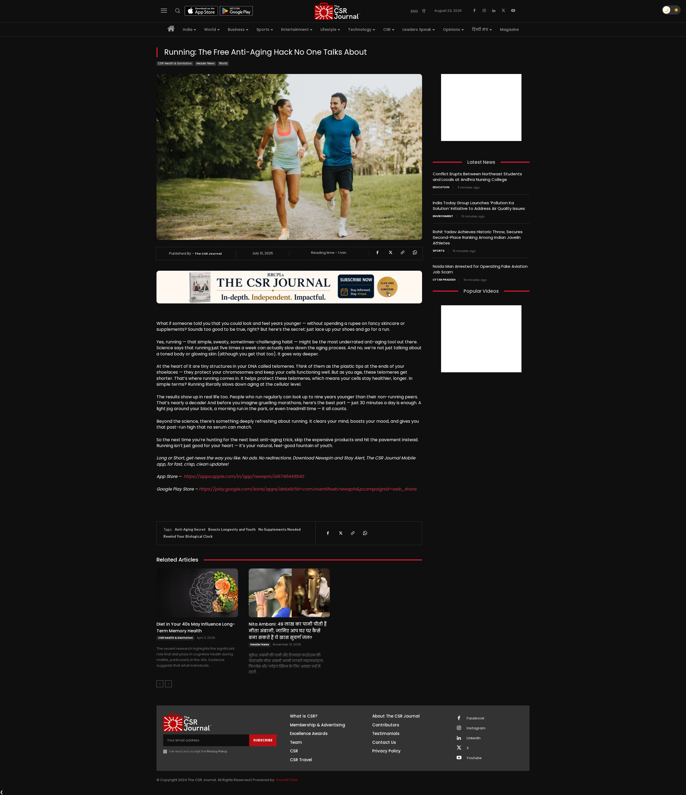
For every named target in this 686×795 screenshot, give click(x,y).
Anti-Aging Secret (190, 529)
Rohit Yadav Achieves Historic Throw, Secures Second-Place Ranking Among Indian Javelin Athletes (478, 237)
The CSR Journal (208, 253)
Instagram (476, 728)
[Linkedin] (494, 10)
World (223, 63)
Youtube (474, 758)
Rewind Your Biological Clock (187, 536)
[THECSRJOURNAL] (337, 11)
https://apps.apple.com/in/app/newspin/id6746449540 (244, 476)
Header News (205, 63)
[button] (177, 10)
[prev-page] (159, 683)
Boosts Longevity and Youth (232, 529)
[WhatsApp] (414, 252)
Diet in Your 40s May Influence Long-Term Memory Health (195, 627)
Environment (443, 216)
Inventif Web (287, 779)
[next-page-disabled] (168, 683)
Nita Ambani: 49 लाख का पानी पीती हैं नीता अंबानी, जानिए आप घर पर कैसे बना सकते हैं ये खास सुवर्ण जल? (288, 631)
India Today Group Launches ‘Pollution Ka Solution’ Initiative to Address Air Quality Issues (479, 205)
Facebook (475, 718)
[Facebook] (474, 10)
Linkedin (473, 738)
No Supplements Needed (279, 529)
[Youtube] (513, 10)
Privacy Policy (217, 751)
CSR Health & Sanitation (175, 63)
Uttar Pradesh (444, 280)
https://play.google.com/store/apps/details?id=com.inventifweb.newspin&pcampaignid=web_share (307, 489)
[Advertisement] (481, 107)
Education (441, 187)
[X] (503, 10)
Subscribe (263, 740)
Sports (439, 251)
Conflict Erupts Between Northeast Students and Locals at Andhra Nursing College (477, 176)
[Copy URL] (402, 252)
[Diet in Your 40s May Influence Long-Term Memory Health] (197, 593)
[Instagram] (484, 10)
